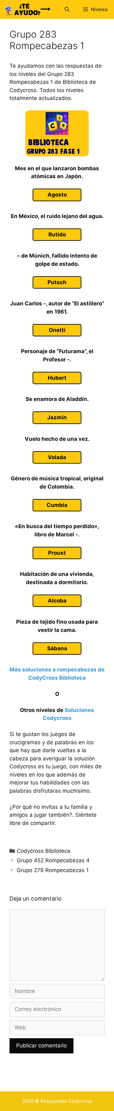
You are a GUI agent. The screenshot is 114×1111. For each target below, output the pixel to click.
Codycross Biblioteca (43, 851)
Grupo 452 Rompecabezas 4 (53, 860)
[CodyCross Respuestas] (27, 9)
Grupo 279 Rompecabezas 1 (53, 870)
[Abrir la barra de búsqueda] (66, 9)
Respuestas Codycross (66, 1101)
